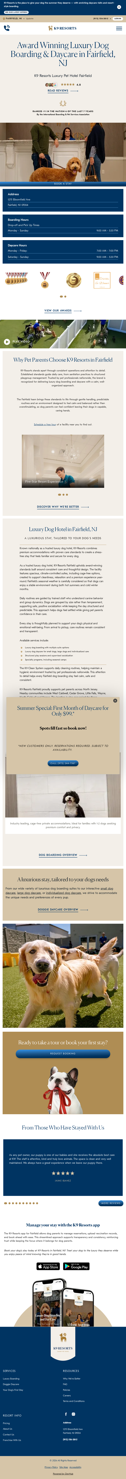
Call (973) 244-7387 (63, 763)
